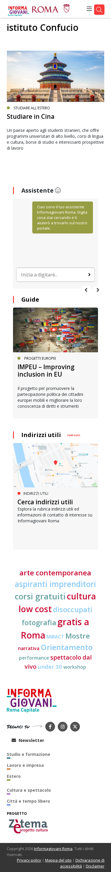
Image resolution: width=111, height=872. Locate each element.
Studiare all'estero (32, 108)
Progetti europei (40, 358)
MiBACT (55, 636)
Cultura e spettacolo (29, 790)
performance (34, 658)
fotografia (39, 622)
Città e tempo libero (28, 801)
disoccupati (72, 609)
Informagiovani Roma (53, 848)
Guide (30, 299)
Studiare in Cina (30, 116)
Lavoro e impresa (25, 765)
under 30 (50, 666)
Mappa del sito (58, 860)
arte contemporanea (55, 572)
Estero (14, 776)
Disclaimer (95, 866)
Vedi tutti (73, 435)
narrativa (28, 648)
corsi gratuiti (40, 596)
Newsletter (30, 740)
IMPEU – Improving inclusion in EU (46, 370)
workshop (74, 667)
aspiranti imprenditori (55, 584)
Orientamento (67, 647)
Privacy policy (29, 860)
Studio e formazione (28, 754)
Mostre (77, 636)
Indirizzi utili (41, 435)
